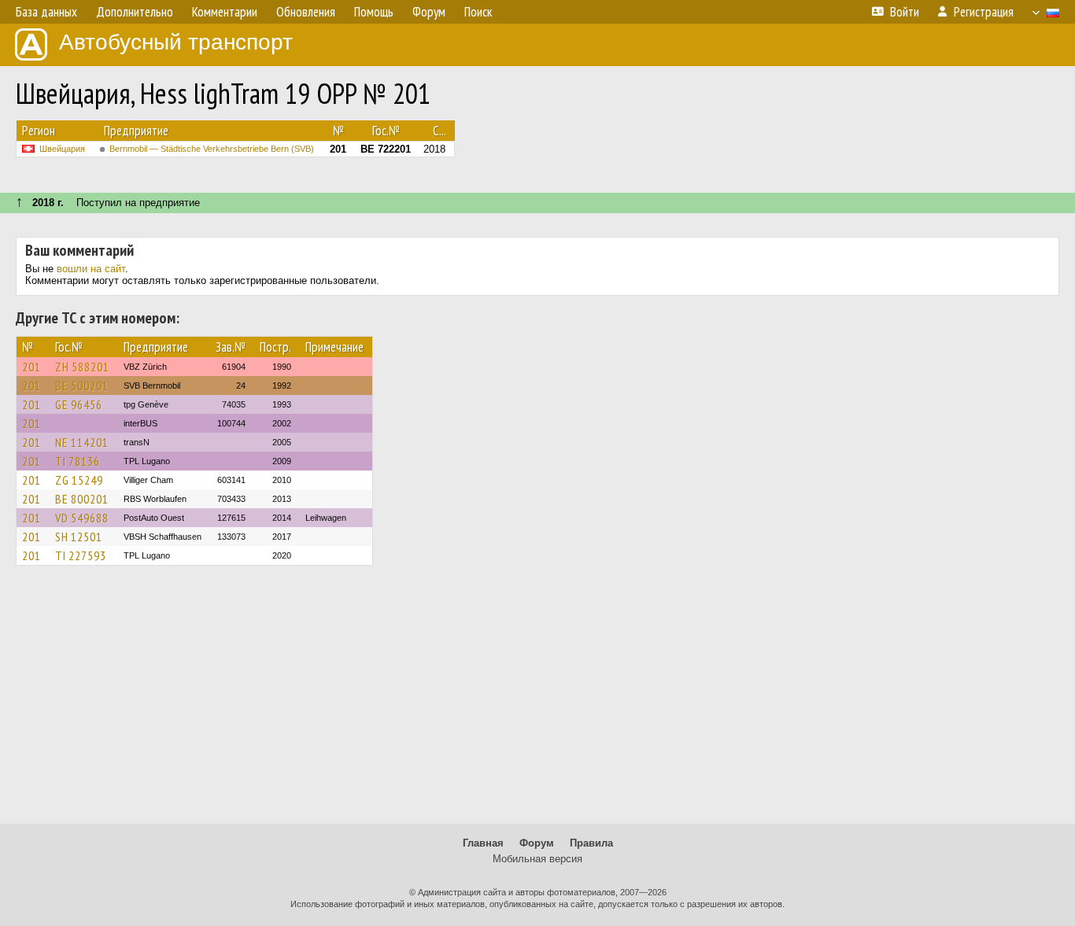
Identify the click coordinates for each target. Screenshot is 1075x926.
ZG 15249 (79, 480)
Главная (483, 843)
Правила (591, 843)
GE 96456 (78, 404)
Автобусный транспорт (176, 42)
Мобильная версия (537, 859)
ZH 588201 (82, 366)
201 (31, 366)
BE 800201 (82, 499)
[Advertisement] (537, 702)
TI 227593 (80, 555)
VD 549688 (82, 518)
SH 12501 (78, 536)
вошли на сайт (91, 269)
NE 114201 (82, 442)
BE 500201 (82, 385)
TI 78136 (77, 461)
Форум (536, 843)
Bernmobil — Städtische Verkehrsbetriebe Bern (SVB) (211, 148)
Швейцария (62, 148)
